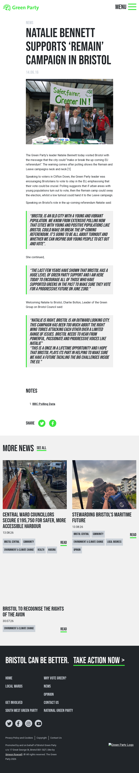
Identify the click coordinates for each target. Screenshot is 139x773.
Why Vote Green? (55, 678)
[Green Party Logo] (21, 7)
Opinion (49, 695)
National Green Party (58, 711)
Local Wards (13, 686)
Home (8, 678)
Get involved (13, 703)
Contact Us (51, 703)
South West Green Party (21, 711)
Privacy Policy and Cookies (19, 737)
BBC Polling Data (43, 404)
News (47, 686)
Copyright (42, 737)
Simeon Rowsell (13, 754)
